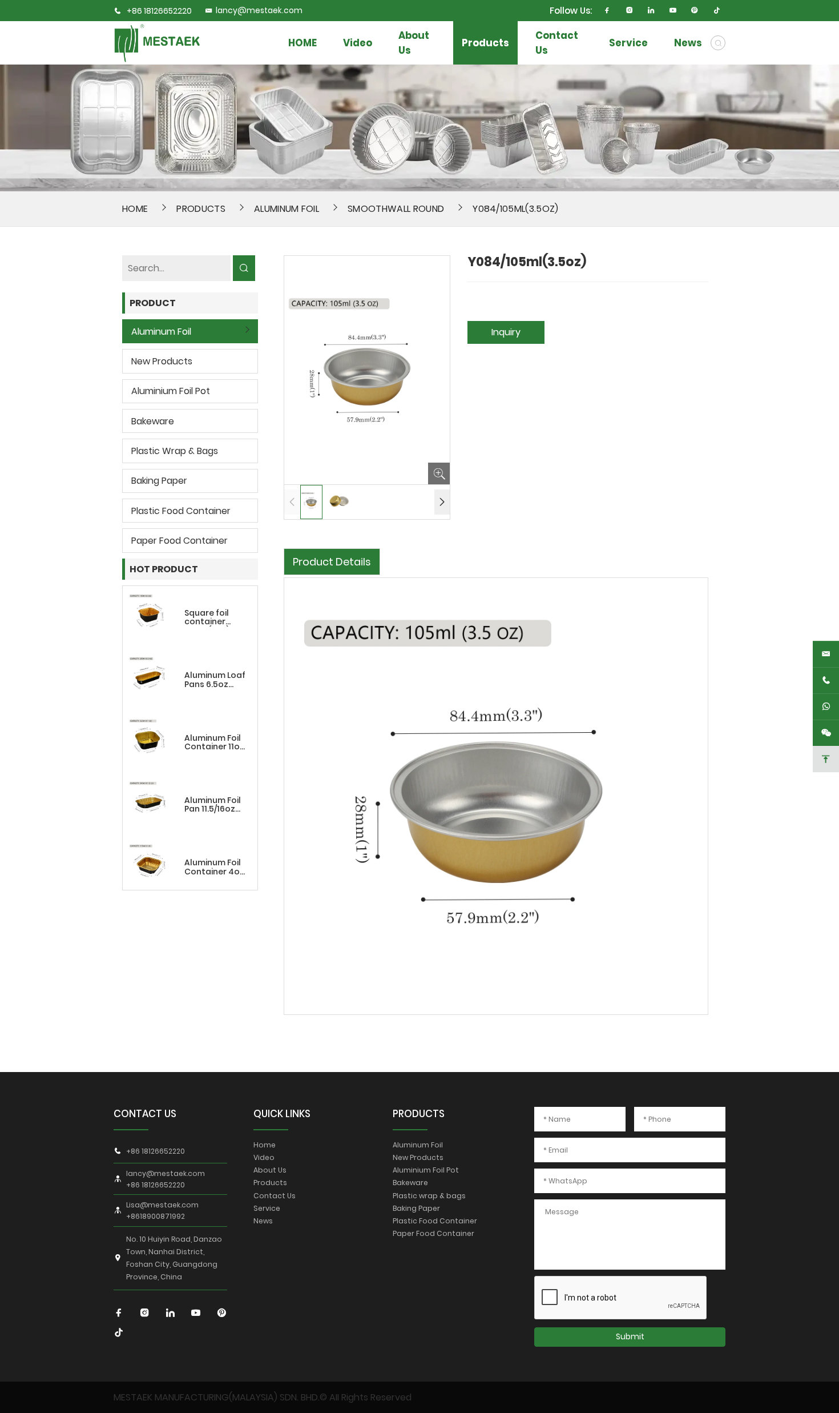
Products (485, 43)
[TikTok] (716, 10)
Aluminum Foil (286, 208)
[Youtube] (673, 10)
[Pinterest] (695, 10)
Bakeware (152, 421)
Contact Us (556, 43)
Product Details (332, 562)
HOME (302, 43)
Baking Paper (159, 480)
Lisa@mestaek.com (162, 1205)
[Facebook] (607, 10)
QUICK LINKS (281, 1114)
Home (264, 1145)
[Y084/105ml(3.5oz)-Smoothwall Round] (157, 42)
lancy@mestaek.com (259, 10)
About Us (413, 43)
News (688, 43)
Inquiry (506, 332)
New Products (161, 361)
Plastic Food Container (181, 510)
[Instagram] (629, 10)
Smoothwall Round (396, 208)
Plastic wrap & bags (174, 450)
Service (628, 43)
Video (357, 43)
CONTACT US (145, 1114)
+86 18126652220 (159, 11)
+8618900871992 (155, 1216)
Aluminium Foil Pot (170, 391)
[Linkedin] (651, 10)
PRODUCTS (419, 1114)
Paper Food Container (179, 540)
